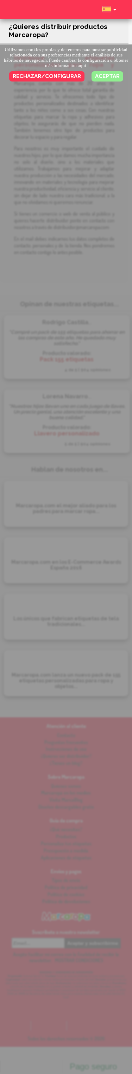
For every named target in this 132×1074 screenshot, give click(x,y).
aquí (82, 65)
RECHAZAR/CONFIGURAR (47, 76)
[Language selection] (109, 12)
